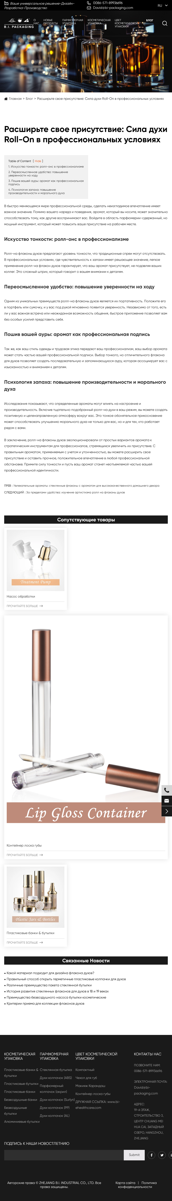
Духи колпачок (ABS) (56, 1078)
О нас (36, 22)
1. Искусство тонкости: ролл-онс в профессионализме (46, 166)
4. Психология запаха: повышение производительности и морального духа (36, 191)
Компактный (85, 1070)
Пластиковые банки (19, 1092)
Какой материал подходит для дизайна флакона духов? (50, 973)
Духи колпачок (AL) (54, 1116)
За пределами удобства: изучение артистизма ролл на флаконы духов (75, 492)
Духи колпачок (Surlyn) (57, 1100)
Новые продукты (50, 22)
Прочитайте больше (25, 606)
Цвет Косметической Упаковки (126, 23)
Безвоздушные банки (20, 1100)
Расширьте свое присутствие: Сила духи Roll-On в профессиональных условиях (100, 99)
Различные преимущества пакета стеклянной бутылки (49, 985)
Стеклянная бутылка (56, 1070)
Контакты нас (147, 1054)
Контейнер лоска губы (24, 845)
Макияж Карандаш (90, 1086)
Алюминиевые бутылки (22, 1122)
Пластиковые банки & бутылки (30, 933)
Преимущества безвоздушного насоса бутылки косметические (56, 997)
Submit (134, 1155)
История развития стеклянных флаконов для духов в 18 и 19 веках (58, 991)
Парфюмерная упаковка (72, 22)
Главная (15, 99)
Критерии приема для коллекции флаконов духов (45, 1003)
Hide (38, 161)
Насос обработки (21, 596)
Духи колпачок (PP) (54, 1108)
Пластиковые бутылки (21, 1084)
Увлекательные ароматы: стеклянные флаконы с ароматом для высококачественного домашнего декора (86, 485)
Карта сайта (125, 1183)
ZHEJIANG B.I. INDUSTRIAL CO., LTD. (66, 1183)
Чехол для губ (86, 1078)
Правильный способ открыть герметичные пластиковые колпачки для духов (66, 979)
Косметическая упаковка (99, 22)
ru (160, 6)
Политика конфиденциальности (137, 1185)
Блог (149, 20)
